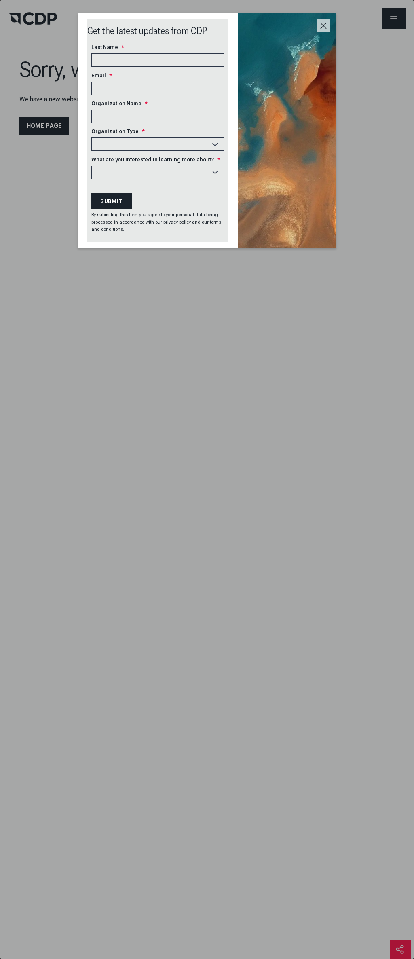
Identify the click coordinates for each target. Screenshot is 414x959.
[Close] (323, 25)
